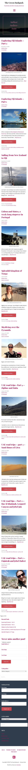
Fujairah (10, 611)
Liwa (10, 494)
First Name (4, 649)
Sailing (19, 92)
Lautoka (9, 92)
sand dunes (17, 494)
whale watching (14, 321)
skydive (14, 378)
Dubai (7, 436)
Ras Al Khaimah (17, 436)
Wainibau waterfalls (5, 148)
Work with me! (21, 750)
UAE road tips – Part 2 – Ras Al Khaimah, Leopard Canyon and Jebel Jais (13, 504)
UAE (6, 435)
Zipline (2, 438)
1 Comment (3, 50)
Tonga (6, 319)
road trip (21, 436)
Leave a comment (5, 280)
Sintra (7, 264)
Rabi (12, 147)
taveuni (22, 147)
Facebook (14, 757)
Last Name (4, 655)
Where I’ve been (10, 750)
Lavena (9, 147)
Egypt (6, 377)
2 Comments (4, 223)
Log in (3, 733)
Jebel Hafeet (15, 611)
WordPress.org (5, 740)
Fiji (6, 91)
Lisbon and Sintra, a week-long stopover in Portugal (12, 214)
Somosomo (23, 92)
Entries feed (4, 735)
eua (7, 321)
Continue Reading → (9, 87)
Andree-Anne (4, 48)
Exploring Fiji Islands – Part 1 (8, 624)
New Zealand (9, 203)
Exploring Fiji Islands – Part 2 (8, 622)
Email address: (5, 701)
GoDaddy (18, 764)
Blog (3, 750)
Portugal (12, 263)
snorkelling (18, 147)
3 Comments (4, 164)
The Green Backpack (14, 2)
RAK (12, 436)
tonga (9, 321)
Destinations (7, 263)
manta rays (13, 92)
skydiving (18, 378)
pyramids (10, 378)
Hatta (10, 436)
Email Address (5, 644)
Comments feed (5, 738)
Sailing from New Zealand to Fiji (9, 627)
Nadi (17, 92)
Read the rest (18, 137)
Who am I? (14, 751)
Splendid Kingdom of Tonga (8, 632)
